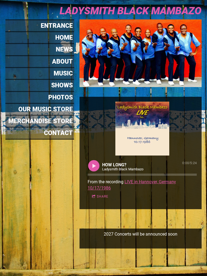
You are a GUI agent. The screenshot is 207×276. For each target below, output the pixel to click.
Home (64, 37)
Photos (60, 97)
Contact (58, 133)
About (62, 61)
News (64, 49)
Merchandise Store (40, 121)
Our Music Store (45, 109)
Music (63, 73)
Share (102, 196)
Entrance (57, 25)
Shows (62, 85)
